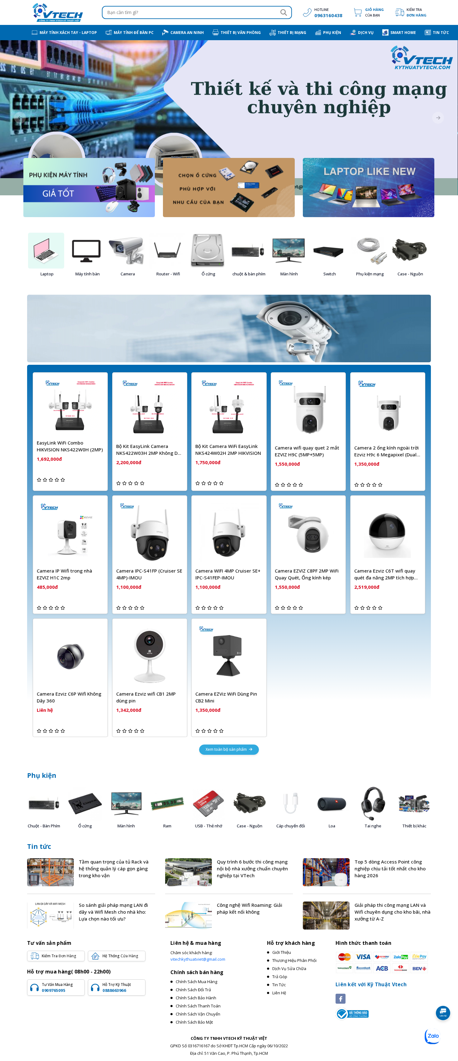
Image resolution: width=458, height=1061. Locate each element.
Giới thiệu (281, 952)
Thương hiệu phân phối (294, 960)
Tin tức (39, 846)
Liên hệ (279, 993)
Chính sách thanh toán (198, 1006)
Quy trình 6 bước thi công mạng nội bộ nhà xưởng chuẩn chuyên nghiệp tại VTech (252, 868)
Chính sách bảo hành (196, 998)
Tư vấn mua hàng (57, 987)
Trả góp (279, 976)
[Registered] (352, 1013)
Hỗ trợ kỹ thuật (117, 987)
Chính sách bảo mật (194, 1022)
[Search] (283, 12)
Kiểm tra (417, 12)
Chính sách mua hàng (196, 981)
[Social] (341, 999)
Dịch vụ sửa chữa (289, 968)
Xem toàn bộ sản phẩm (227, 749)
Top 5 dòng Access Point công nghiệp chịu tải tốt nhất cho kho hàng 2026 (390, 868)
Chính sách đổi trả (193, 989)
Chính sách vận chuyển (198, 1014)
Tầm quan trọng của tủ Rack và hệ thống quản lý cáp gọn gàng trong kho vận (114, 868)
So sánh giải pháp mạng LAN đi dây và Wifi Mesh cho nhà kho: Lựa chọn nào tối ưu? (113, 912)
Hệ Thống (120, 956)
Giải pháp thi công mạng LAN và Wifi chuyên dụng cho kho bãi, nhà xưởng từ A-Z (393, 912)
